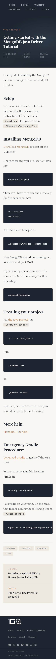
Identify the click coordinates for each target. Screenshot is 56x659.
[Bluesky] (18, 645)
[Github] (31, 645)
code (8, 554)
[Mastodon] (22, 645)
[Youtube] (27, 645)
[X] (14, 645)
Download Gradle (14, 457)
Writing (39, 5)
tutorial (10, 548)
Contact (31, 637)
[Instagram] (35, 645)
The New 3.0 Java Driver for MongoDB (23, 594)
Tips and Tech (12, 30)
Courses (31, 9)
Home (12, 5)
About (45, 9)
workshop (26, 548)
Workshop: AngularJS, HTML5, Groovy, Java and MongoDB (24, 575)
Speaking (14, 9)
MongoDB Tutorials (15, 432)
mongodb (42, 548)
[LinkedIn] (9, 645)
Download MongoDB (16, 147)
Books (25, 5)
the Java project (18, 319)
